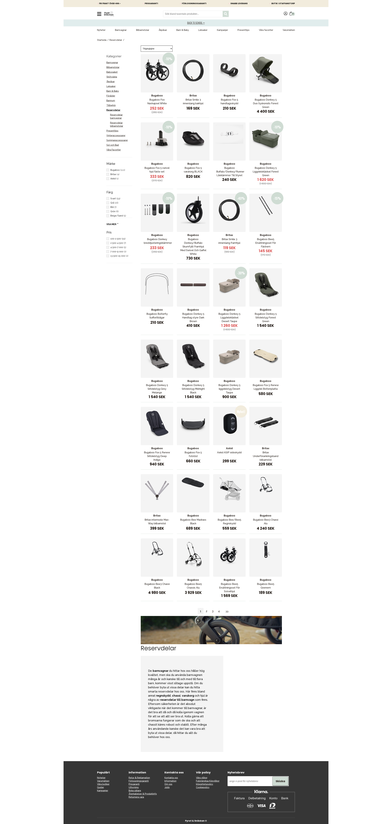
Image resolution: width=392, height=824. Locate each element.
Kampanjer (222, 30)
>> (227, 611)
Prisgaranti (134, 784)
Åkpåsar (163, 30)
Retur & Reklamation (139, 777)
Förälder (110, 96)
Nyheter (101, 30)
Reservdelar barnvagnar (116, 116)
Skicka (280, 781)
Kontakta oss (171, 777)
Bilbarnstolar (142, 30)
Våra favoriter (266, 30)
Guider (100, 787)
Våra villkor (201, 777)
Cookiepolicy (202, 787)
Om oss (168, 784)
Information (170, 781)
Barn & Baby (182, 30)
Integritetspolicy (204, 784)
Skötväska (111, 77)
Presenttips (243, 30)
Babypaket (112, 72)
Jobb (167, 787)
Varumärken (289, 30)
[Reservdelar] (211, 643)
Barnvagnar (121, 30)
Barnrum (110, 100)
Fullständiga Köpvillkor (207, 781)
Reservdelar (115, 40)
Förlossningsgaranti (139, 781)
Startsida (101, 40)
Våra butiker (103, 784)
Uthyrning (134, 787)
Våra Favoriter (113, 150)
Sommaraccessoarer (117, 140)
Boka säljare (135, 790)
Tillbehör (111, 105)
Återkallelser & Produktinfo (143, 794)
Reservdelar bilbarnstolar (116, 124)
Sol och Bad (112, 145)
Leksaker (202, 30)
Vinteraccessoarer (115, 135)
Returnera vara (136, 797)
